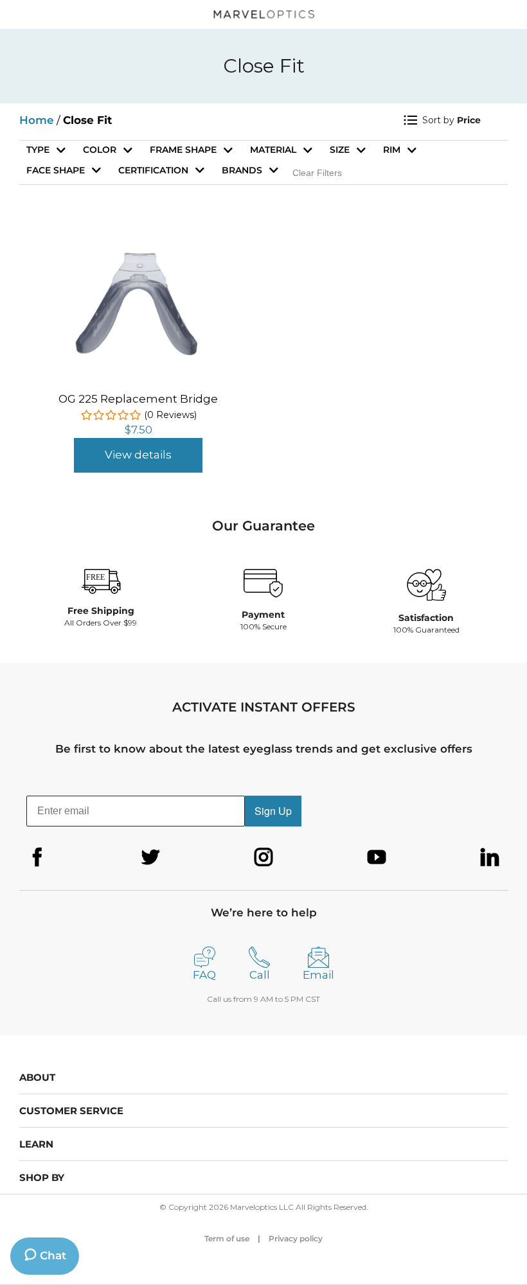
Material (273, 149)
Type (37, 149)
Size (340, 149)
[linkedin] (489, 857)
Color (99, 149)
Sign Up (273, 810)
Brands (242, 170)
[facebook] (37, 857)
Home (36, 120)
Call (259, 974)
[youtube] (376, 857)
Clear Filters (317, 173)
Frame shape (183, 149)
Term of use (226, 1238)
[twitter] (150, 857)
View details (138, 454)
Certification (153, 170)
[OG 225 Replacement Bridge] (138, 245)
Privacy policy (296, 1238)
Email (318, 974)
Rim (391, 149)
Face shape (55, 170)
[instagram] (263, 857)
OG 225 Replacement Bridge (138, 398)
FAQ (204, 974)
